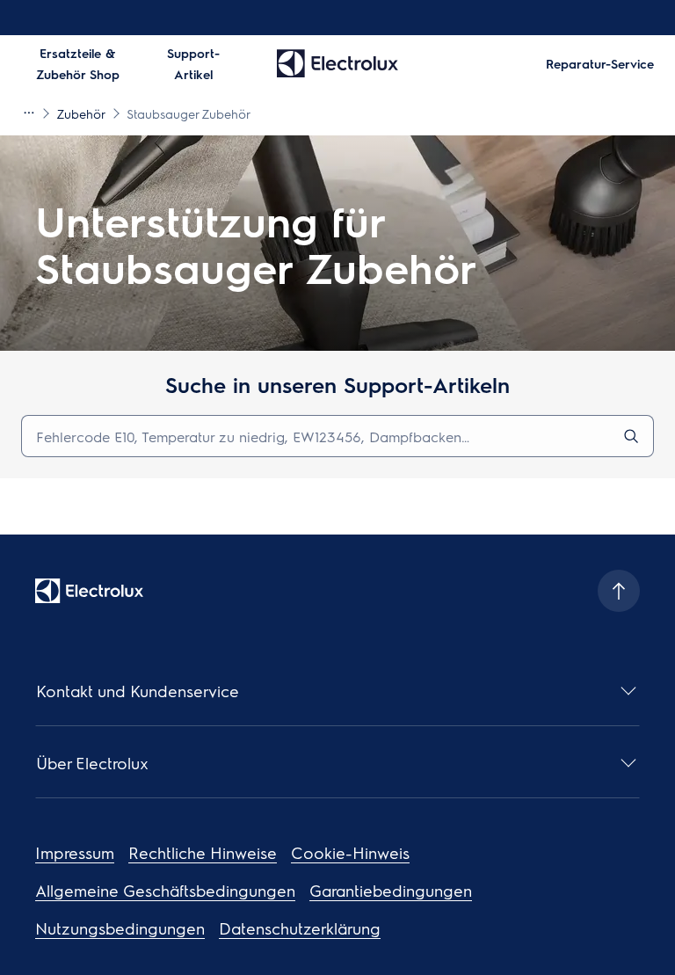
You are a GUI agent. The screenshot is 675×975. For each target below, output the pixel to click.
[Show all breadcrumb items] (28, 113)
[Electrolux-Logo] (89, 590)
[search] (631, 436)
